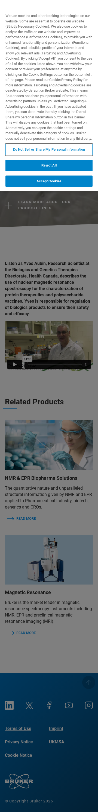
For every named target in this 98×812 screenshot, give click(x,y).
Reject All (48, 165)
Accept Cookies (49, 181)
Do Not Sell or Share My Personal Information (49, 149)
